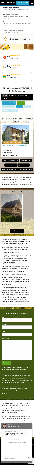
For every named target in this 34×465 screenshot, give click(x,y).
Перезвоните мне (23, 2)
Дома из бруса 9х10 (11, 165)
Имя (3, 317)
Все (29, 98)
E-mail (3, 331)
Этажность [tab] (23, 95)
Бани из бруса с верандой (9, 169)
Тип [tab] (6, 95)
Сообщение (5, 338)
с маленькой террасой (9, 103)
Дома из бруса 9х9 (25, 160)
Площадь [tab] (8, 99)
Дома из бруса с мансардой (11, 160)
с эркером (19, 106)
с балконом (21, 103)
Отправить (6, 363)
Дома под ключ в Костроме (20, 39)
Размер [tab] (13, 95)
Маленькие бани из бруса (25, 169)
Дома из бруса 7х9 (23, 165)
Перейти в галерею (17, 231)
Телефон (4, 324)
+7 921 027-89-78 (8, 3)
